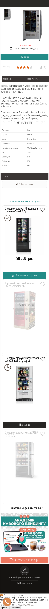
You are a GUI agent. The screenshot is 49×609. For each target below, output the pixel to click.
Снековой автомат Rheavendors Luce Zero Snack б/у (22, 210)
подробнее (26, 123)
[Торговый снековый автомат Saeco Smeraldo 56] (24, 317)
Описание (7, 79)
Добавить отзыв (25, 184)
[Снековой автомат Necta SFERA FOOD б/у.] (24, 466)
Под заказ (24, 57)
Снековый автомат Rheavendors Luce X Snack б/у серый (22, 359)
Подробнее (28, 605)
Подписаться (26, 583)
